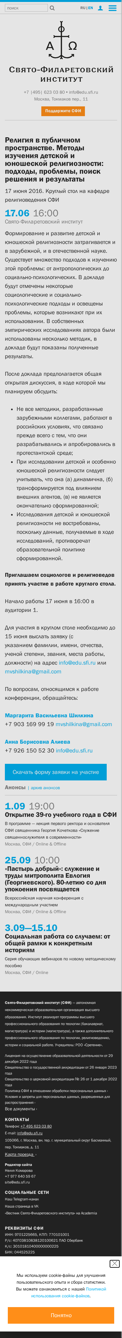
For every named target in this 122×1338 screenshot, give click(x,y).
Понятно (61, 1315)
